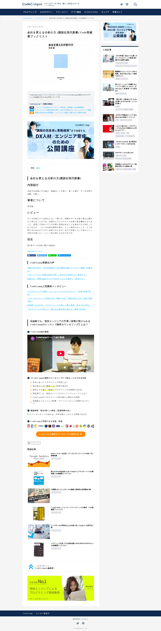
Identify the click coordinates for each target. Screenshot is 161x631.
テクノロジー (62, 12)
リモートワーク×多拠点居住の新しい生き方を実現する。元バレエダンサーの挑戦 (63, 110)
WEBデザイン (46, 12)
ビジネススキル (91, 12)
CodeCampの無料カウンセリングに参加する (59, 434)
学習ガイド (117, 12)
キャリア (105, 12)
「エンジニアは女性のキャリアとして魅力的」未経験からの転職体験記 (59, 107)
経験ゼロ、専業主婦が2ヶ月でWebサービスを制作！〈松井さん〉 (56, 279)
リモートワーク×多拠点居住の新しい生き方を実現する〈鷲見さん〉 (57, 275)
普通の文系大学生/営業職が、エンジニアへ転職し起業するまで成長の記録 (60, 112)
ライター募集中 (43, 613)
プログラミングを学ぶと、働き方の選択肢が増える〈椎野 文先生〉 (57, 309)
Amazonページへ (34, 251)
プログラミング (30, 12)
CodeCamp (28, 613)
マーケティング (34, 443)
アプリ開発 (76, 12)
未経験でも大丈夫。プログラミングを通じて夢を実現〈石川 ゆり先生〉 (59, 305)
